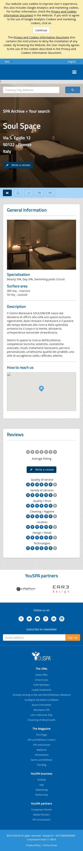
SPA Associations (41, 819)
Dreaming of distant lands (41, 719)
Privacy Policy (33, 845)
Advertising (42, 789)
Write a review (19, 165)
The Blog (41, 764)
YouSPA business (41, 773)
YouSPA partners (41, 803)
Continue (41, 30)
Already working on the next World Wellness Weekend (41, 694)
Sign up (73, 637)
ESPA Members (41, 684)
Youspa (41, 656)
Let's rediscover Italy (41, 714)
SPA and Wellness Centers (42, 739)
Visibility (41, 779)
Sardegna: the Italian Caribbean (41, 699)
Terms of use (50, 845)
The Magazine (41, 728)
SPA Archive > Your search (26, 111)
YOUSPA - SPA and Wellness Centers (12, 71)
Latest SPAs (41, 674)
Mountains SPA (42, 709)
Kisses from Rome (41, 704)
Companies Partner (41, 809)
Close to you (41, 679)
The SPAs (41, 668)
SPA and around (41, 744)
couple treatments (41, 689)
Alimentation (41, 754)
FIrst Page (41, 734)
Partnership (41, 794)
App (41, 784)
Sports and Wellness (42, 759)
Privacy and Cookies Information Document (41, 37)
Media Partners (41, 814)
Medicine (42, 749)
